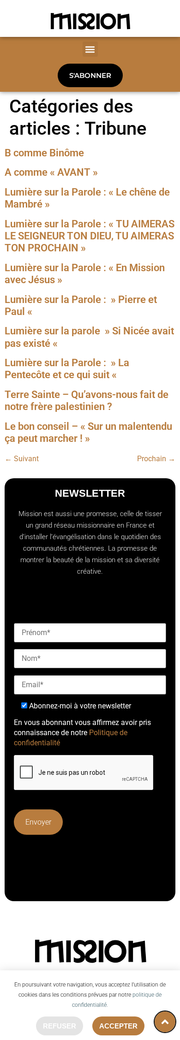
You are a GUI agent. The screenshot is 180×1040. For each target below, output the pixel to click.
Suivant (22, 458)
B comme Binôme (44, 153)
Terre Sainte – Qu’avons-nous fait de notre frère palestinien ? (86, 400)
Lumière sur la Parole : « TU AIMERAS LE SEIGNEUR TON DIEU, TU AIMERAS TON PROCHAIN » (89, 236)
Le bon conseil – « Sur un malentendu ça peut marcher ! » (88, 432)
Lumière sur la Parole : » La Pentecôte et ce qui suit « (67, 368)
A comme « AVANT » (51, 172)
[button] (90, 49)
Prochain (156, 458)
